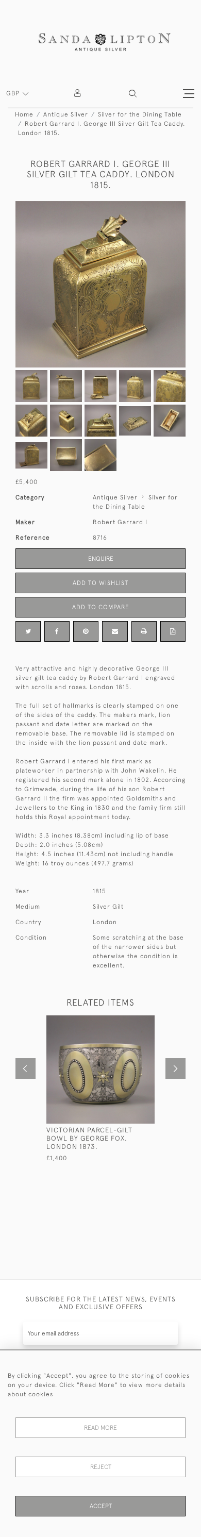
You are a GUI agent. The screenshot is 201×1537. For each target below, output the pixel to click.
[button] (132, 93)
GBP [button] (14, 93)
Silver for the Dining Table (140, 114)
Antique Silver (65, 114)
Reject (100, 1467)
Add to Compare (100, 607)
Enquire (100, 558)
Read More (100, 1427)
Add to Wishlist (100, 583)
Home (24, 114)
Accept (101, 1506)
